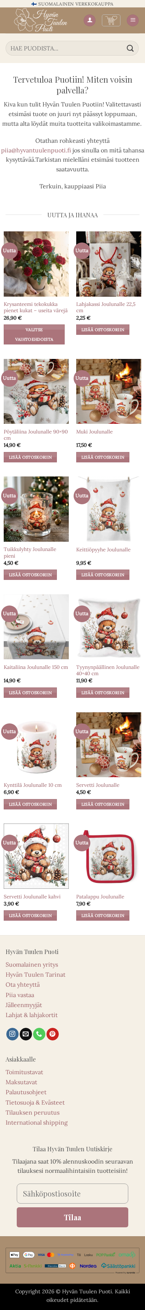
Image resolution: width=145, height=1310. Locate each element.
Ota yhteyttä (23, 984)
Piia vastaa (20, 995)
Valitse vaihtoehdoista (34, 334)
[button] (111, 20)
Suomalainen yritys (32, 964)
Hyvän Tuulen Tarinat (35, 974)
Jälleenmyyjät (24, 1005)
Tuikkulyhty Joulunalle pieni (30, 552)
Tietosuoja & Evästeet (35, 1102)
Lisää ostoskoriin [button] (103, 329)
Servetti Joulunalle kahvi (32, 897)
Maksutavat (21, 1082)
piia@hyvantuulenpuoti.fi (36, 150)
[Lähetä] (130, 48)
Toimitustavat (24, 1072)
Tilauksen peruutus (32, 1112)
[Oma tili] (90, 20)
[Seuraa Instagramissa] (12, 1034)
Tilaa (72, 1217)
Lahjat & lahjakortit (32, 1015)
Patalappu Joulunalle (100, 897)
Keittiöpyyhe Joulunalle (103, 550)
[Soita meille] (39, 1034)
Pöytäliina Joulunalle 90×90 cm (36, 435)
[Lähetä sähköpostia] (26, 1034)
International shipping (37, 1122)
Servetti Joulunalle (97, 785)
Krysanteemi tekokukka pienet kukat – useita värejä (36, 307)
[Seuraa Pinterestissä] (52, 1034)
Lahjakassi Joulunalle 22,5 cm (105, 307)
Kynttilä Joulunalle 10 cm (33, 785)
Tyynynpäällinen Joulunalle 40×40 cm (107, 670)
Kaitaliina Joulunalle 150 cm (36, 667)
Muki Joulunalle (94, 432)
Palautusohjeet (26, 1092)
